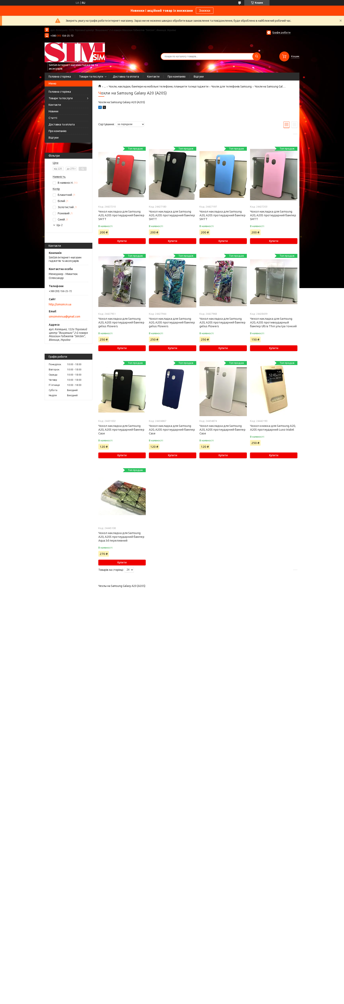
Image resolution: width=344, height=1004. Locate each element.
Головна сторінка (60, 76)
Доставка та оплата (126, 76)
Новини (53, 111)
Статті (53, 117)
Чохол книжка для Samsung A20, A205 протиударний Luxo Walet (273, 427)
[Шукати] (256, 56)
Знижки (204, 10)
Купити (122, 241)
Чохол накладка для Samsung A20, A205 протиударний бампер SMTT (172, 215)
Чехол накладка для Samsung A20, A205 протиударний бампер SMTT (121, 215)
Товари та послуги (91, 76)
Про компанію (177, 76)
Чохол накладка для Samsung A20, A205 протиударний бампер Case (121, 429)
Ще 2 (60, 225)
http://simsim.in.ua (60, 304)
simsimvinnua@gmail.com (64, 316)
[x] (104, 108)
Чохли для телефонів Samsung (231, 86)
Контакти (153, 76)
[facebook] (100, 108)
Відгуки (199, 76)
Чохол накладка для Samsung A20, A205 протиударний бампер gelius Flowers (121, 322)
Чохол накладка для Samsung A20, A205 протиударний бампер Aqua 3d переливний (121, 536)
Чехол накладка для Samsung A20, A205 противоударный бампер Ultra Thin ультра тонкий (273, 322)
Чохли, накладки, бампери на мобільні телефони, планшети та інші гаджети (158, 86)
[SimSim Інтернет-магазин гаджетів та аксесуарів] (75, 52)
